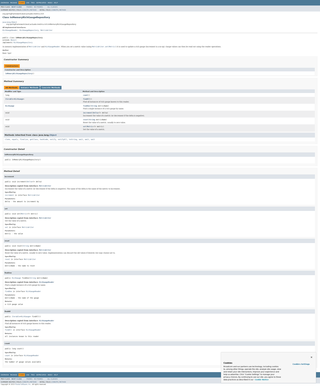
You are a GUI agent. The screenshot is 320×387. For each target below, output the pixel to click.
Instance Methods (29, 88)
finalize (24, 139)
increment (87, 113)
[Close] (311, 357)
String (94, 106)
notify (53, 139)
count (85, 95)
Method (33, 10)
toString (73, 139)
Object (13, 40)
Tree (33, 3)
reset (85, 120)
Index (50, 3)
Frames (29, 7)
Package (13, 3)
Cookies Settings (301, 364)
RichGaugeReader (10, 30)
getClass (34, 139)
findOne (86, 106)
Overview (5, 3)
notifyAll (62, 139)
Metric (90, 127)
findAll (86, 99)
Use (27, 3)
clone (7, 139)
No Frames (38, 7)
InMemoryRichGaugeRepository (18, 73)
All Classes (53, 7)
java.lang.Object (9, 22)
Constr (25, 10)
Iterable (9, 99)
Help (56, 3)
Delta (95, 113)
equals (15, 139)
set (84, 127)
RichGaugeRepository (29, 30)
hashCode (44, 139)
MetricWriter (46, 30)
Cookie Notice (261, 380)
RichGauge (18, 99)
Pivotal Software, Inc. (23, 384)
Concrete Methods (51, 88)
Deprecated (41, 3)
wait (81, 139)
